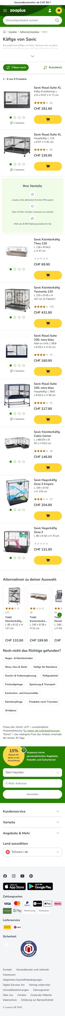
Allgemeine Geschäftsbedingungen (22, 980)
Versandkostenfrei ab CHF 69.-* (32, 2)
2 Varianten (19, 122)
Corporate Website (41, 995)
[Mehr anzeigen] (32, 56)
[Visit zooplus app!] (14, 889)
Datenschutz (10, 1000)
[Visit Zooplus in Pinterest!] (31, 876)
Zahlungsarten (41, 990)
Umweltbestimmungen (16, 990)
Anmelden (32, 794)
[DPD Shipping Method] (17, 927)
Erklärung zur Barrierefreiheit (37, 1000)
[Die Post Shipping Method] (7, 927)
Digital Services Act (14, 985)
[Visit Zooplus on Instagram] (14, 876)
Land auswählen (15, 844)
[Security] (11, 945)
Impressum (9, 974)
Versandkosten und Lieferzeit (32, 969)
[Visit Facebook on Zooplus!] (5, 876)
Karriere (22, 995)
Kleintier (13, 31)
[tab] (10, 117)
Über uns (8, 995)
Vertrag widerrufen (39, 985)
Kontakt (7, 969)
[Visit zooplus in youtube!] (22, 876)
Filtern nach (19, 67)
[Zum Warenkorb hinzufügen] (48, 119)
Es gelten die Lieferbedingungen (42, 730)
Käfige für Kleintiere (29, 31)
